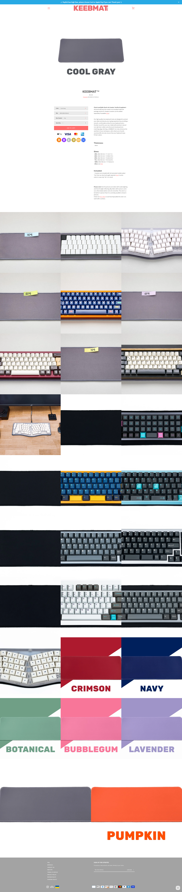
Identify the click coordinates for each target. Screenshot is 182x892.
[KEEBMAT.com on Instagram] (47, 886)
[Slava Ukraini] (57, 886)
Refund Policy (51, 877)
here (107, 113)
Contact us (50, 867)
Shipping (85, 97)
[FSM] (52, 886)
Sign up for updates (101, 862)
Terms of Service (52, 872)
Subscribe (129, 869)
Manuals (50, 865)
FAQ (101, 164)
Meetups (50, 869)
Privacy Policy (51, 874)
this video (102, 197)
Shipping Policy (52, 879)
